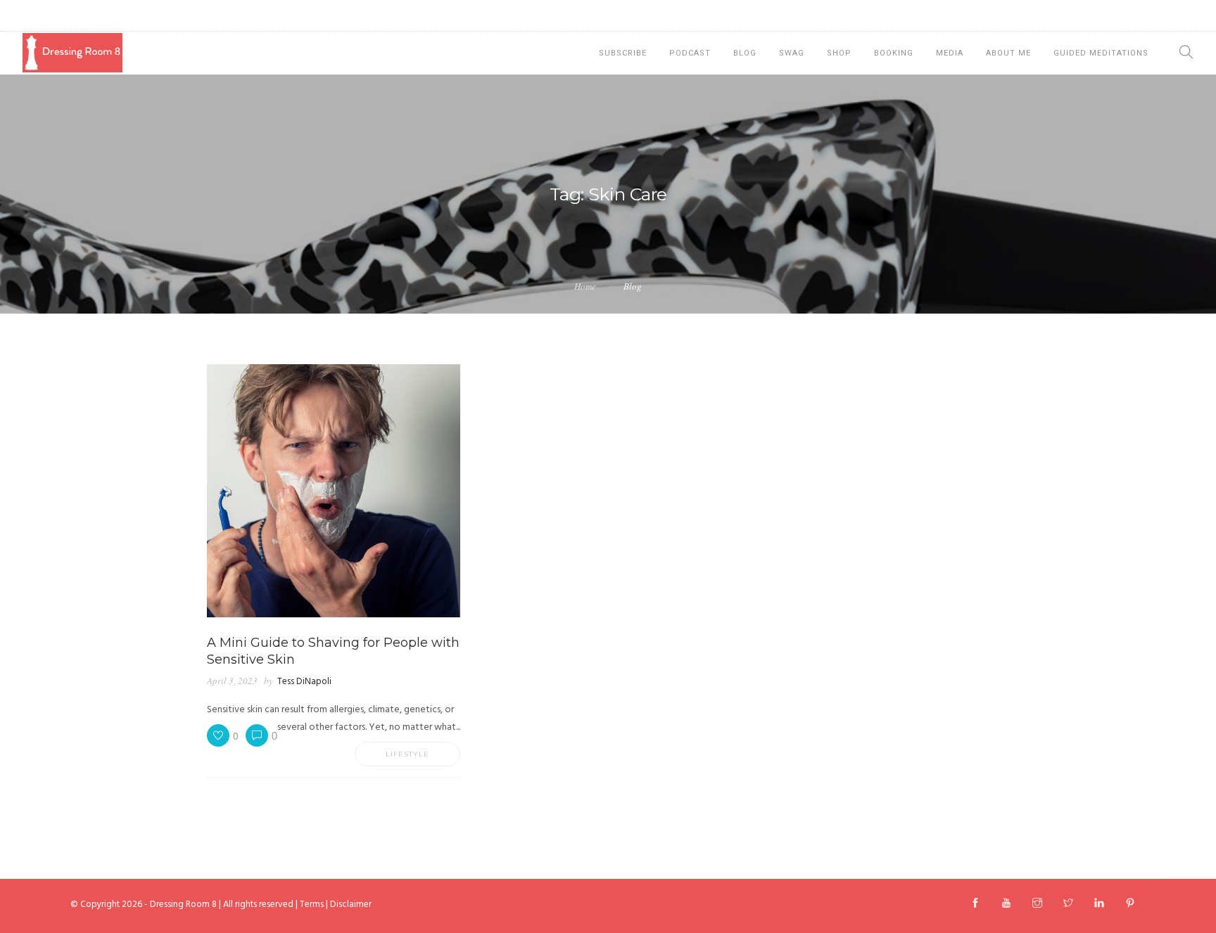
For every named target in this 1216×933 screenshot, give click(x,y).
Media (949, 53)
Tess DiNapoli (304, 681)
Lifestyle (407, 754)
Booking (893, 53)
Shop (839, 53)
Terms (312, 904)
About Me (1008, 53)
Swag (791, 53)
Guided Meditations (1100, 53)
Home (585, 286)
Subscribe (623, 53)
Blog (744, 53)
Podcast (690, 53)
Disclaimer (351, 904)
